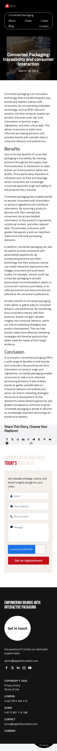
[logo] (10, 4)
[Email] (31, 443)
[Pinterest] (44, 439)
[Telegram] (33, 439)
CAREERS (9, 731)
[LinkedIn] (23, 439)
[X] (12, 439)
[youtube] (29, 667)
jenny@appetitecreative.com (20, 724)
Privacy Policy (12, 685)
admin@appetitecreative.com (21, 661)
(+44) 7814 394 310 (15, 701)
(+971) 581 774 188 (15, 712)
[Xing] (7, 443)
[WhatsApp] (28, 439)
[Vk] (50, 439)
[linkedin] (18, 667)
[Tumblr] (39, 439)
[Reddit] (17, 439)
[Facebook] (7, 439)
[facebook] (6, 667)
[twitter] (12, 667)
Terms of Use (11, 689)
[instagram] (24, 667)
